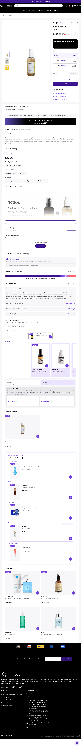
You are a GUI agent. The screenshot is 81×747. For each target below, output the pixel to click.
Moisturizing (17, 181)
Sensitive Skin (17, 165)
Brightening (45, 382)
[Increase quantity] (76, 73)
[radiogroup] (65, 60)
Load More (40, 222)
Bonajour (11, 153)
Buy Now (65, 83)
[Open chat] (77, 743)
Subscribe (67, 659)
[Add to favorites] (54, 79)
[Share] (76, 34)
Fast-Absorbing (42, 181)
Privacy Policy (65, 736)
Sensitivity (23, 173)
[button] (40, 121)
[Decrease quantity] (71, 73)
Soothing (26, 181)
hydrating (10, 382)
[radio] (54, 55)
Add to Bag (67, 79)
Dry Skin (8, 165)
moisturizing (11, 384)
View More (71, 229)
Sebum (15, 173)
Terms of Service (73, 736)
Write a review (40, 246)
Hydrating (9, 181)
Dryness (8, 173)
